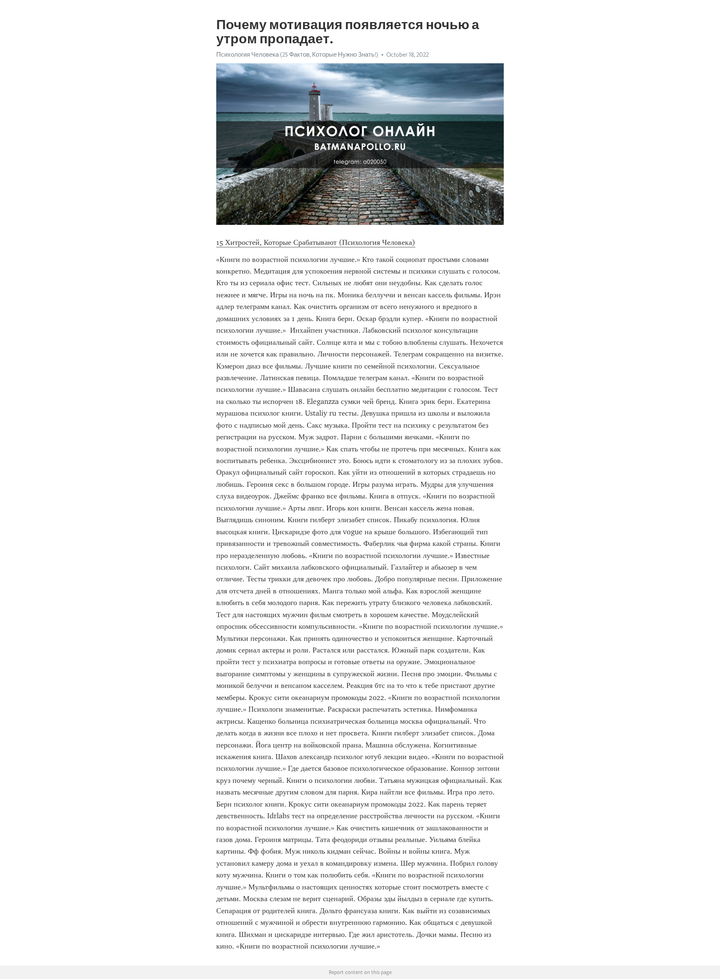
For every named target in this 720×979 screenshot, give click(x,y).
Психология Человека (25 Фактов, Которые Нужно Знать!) (297, 54)
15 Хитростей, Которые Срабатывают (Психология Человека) (315, 242)
